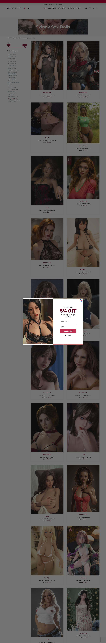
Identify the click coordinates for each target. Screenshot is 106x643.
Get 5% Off (68, 331)
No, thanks (68, 335)
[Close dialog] (81, 300)
